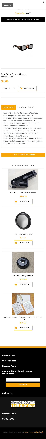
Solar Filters (16, 19)
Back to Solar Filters (25, 154)
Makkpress (25, 432)
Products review (26, 107)
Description (8, 107)
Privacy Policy (14, 434)
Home (9, 19)
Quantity (4, 88)
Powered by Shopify (36, 432)
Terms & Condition (29, 434)
